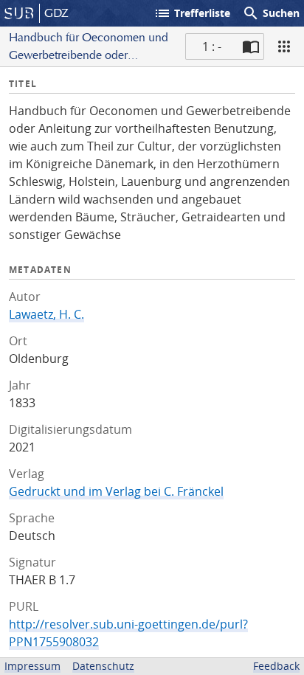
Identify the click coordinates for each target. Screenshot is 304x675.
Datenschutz (103, 666)
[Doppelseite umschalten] (251, 46)
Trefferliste (191, 13)
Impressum (32, 666)
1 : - (211, 46)
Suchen (271, 13)
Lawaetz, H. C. (46, 314)
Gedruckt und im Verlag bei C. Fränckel (116, 491)
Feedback (276, 666)
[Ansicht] (284, 46)
